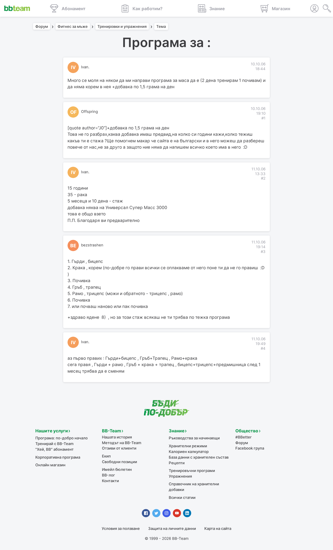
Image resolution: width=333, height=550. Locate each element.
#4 (263, 348)
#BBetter (243, 437)
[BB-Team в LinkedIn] (187, 513)
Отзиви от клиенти (119, 448)
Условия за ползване (121, 528)
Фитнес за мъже (73, 26)
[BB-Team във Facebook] (146, 513)
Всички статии (182, 497)
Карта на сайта (217, 528)
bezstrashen (92, 245)
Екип (106, 456)
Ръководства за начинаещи (194, 438)
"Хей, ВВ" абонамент (54, 449)
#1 (263, 118)
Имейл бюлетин (117, 469)
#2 (263, 178)
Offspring (89, 111)
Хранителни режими (188, 446)
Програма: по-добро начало (61, 438)
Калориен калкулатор (189, 451)
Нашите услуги (51, 430)
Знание (176, 430)
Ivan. (85, 67)
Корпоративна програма (57, 457)
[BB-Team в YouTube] (177, 513)
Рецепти (177, 463)
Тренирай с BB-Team (54, 443)
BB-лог (108, 475)
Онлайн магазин (50, 465)
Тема (161, 26)
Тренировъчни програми (192, 470)
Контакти (110, 481)
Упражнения (180, 476)
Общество (246, 430)
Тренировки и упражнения (122, 26)
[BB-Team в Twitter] (156, 513)
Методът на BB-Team (121, 442)
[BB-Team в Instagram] (166, 513)
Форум (41, 26)
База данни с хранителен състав (199, 457)
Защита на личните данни (172, 528)
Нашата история (117, 437)
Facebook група (249, 448)
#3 (263, 251)
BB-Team (111, 430)
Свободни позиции (119, 462)
